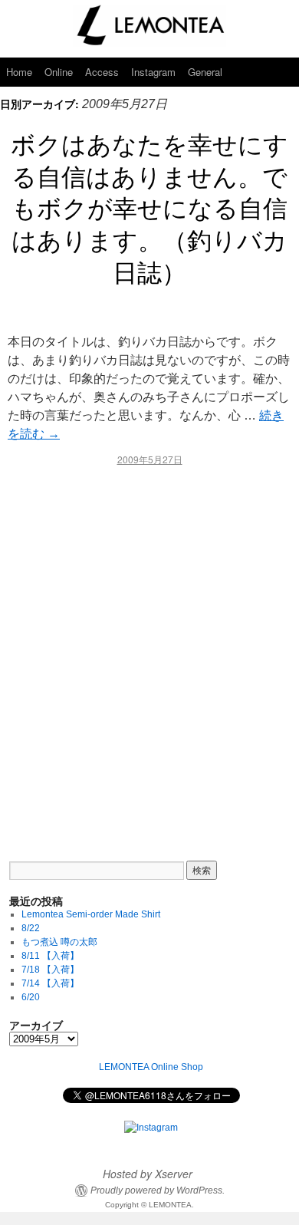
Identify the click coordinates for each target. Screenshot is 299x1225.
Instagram (153, 71)
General (205, 71)
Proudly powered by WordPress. (157, 1190)
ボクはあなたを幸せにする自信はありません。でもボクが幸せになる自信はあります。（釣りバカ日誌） (149, 206)
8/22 (30, 928)
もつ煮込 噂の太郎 (59, 942)
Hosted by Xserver (147, 1173)
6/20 (30, 997)
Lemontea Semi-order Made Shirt (90, 914)
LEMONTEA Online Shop (151, 1067)
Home (19, 71)
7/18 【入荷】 (50, 969)
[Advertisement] (149, 652)
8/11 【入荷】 (50, 955)
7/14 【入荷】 (50, 983)
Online (58, 71)
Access (102, 71)
